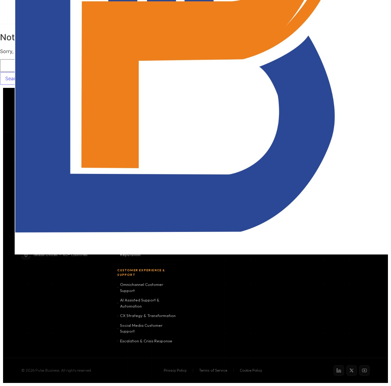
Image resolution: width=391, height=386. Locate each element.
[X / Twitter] (351, 370)
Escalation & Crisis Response (146, 340)
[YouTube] (364, 370)
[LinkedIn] (339, 370)
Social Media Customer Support (141, 328)
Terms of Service (213, 370)
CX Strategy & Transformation (148, 315)
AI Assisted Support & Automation (139, 303)
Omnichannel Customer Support (141, 287)
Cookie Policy (251, 370)
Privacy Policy (175, 370)
